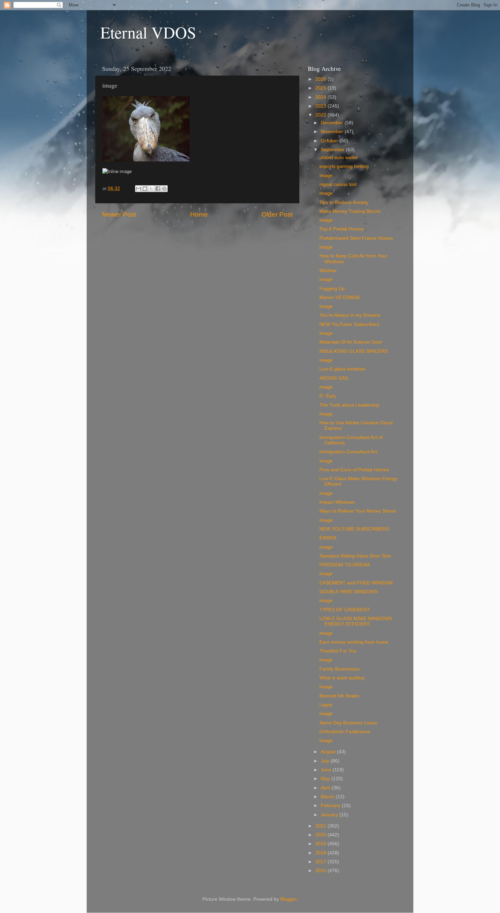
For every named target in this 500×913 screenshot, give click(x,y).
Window (327, 270)
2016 (321, 870)
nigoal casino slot (337, 184)
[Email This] (138, 188)
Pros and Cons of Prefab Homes (354, 469)
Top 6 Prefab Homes (341, 229)
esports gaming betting (344, 166)
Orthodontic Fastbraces (344, 731)
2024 (321, 97)
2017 (321, 861)
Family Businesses (339, 669)
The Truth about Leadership (349, 405)
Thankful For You (337, 651)
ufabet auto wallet (338, 157)
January (330, 814)
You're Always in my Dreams (349, 315)
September (333, 149)
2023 (321, 106)
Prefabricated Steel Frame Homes (356, 238)
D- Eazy (327, 395)
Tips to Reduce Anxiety (343, 202)
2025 (321, 88)
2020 (321, 834)
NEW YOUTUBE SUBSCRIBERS (354, 529)
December (333, 122)
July (326, 761)
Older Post (277, 214)
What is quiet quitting (341, 677)
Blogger (288, 899)
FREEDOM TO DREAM (344, 564)
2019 (321, 843)
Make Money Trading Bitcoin (350, 211)
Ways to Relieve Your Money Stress (357, 511)
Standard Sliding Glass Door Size (355, 555)
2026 (321, 79)
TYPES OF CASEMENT (344, 609)
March (328, 796)
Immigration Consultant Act (348, 451)
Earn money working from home (353, 642)
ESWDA (327, 537)
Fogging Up (332, 288)
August (329, 751)
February (331, 805)
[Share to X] (151, 188)
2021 (321, 826)
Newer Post (119, 214)
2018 (321, 852)
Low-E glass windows (342, 369)
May (326, 778)
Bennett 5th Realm (339, 695)
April (326, 787)
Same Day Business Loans (348, 722)
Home (199, 214)
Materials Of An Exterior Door (350, 342)
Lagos (326, 704)
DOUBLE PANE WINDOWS (348, 591)
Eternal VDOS (148, 32)
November (333, 131)
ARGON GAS (333, 378)
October (330, 140)
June (327, 769)
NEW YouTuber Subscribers (349, 324)
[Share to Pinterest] (164, 188)
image (326, 175)
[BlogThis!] (144, 188)
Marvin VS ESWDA (339, 297)
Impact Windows (337, 502)
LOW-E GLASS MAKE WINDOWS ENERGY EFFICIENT (355, 621)
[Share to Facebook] (157, 188)
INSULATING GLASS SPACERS (353, 351)
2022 (321, 114)
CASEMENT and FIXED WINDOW (356, 582)
